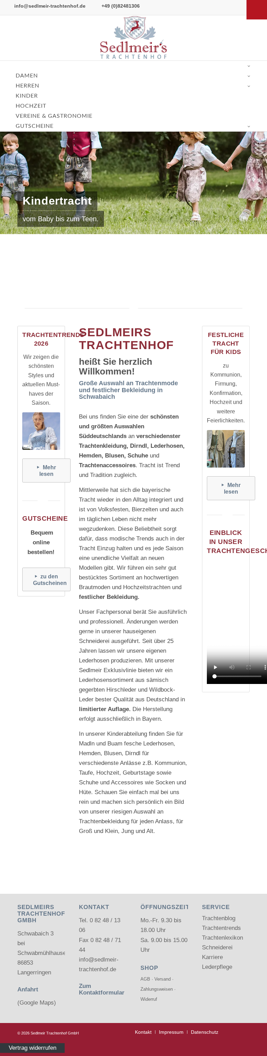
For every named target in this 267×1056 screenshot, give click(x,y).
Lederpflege (217, 967)
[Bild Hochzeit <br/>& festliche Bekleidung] (186, 255)
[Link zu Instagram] (256, 38)
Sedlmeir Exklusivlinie (107, 670)
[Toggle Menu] (256, 9)
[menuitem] (143, 1032)
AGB (145, 979)
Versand (162, 979)
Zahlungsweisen (156, 989)
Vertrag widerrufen (32, 1048)
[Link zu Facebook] (246, 38)
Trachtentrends (221, 928)
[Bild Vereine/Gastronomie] (240, 255)
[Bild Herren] (79, 255)
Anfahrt (27, 989)
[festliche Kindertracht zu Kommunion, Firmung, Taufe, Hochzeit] (225, 449)
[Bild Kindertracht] (133, 255)
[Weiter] (261, 147)
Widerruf (148, 999)
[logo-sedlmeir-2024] (133, 37)
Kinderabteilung (127, 734)
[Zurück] (6, 147)
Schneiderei (217, 947)
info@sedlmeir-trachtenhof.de (50, 6)
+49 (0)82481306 (121, 6)
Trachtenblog (218, 918)
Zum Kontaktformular (101, 989)
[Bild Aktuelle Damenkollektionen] (26, 255)
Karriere (212, 957)
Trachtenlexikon (222, 937)
